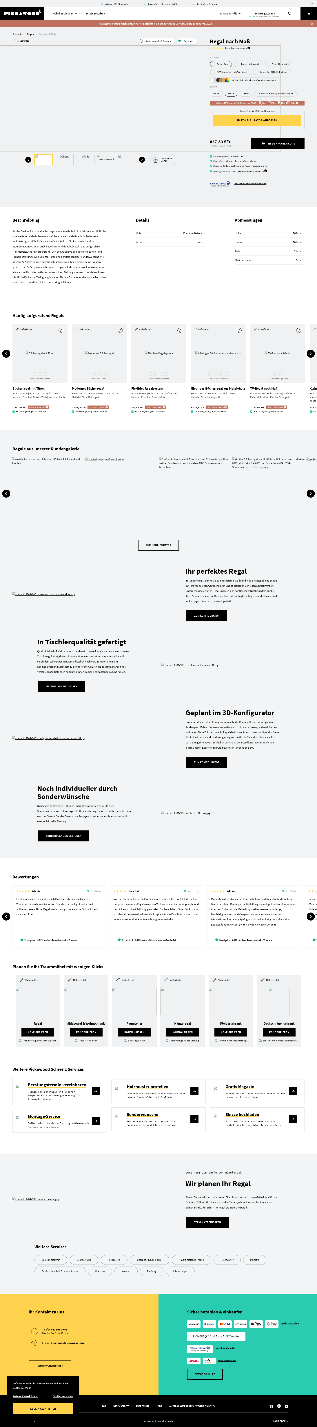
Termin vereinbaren (207, 1222)
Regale (30, 34)
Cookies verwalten (63, 1396)
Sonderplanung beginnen (63, 836)
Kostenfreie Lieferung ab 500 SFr (163, 4)
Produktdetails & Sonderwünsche (60, 1271)
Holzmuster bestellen (147, 1086)
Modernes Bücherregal (88, 388)
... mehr (26, 1387)
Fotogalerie (114, 1259)
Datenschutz (121, 1406)
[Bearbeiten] (61, 330)
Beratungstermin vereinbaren (57, 1085)
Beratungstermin (51, 1259)
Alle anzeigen (180, 1271)
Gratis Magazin (239, 1086)
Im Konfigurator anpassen (257, 120)
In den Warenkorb (281, 143)
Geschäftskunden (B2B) (149, 1259)
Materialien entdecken (61, 686)
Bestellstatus (84, 1259)
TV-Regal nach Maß (264, 388)
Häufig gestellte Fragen (191, 1259)
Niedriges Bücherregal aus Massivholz (218, 388)
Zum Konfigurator (158, 545)
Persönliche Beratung (207, 4)
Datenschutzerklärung (25, 1396)
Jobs (159, 1406)
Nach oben (279, 1421)
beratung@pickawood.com (68, 1343)
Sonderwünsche (142, 1114)
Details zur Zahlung (290, 1323)
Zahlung (226, 165)
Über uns (100, 1271)
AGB (104, 1406)
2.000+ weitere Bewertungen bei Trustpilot (58, 940)
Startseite (17, 34)
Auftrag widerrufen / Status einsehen (192, 1406)
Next (142, 160)
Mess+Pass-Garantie (225, 1348)
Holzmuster (227, 1259)
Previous (28, 160)
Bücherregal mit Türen (28, 388)
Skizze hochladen (242, 1114)
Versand (126, 1271)
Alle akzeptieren (43, 1409)
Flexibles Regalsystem (147, 388)
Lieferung (229, 161)
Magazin (254, 1259)
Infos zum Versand (227, 1360)
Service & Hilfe (205, 1374)
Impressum (142, 1406)
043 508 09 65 (59, 1329)
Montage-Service (44, 1116)
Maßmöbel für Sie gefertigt (117, 4)
